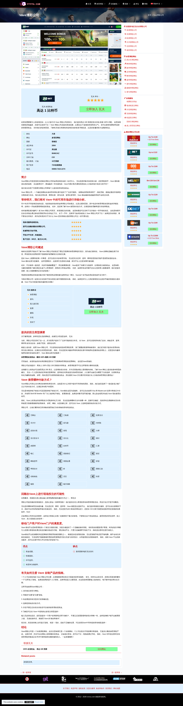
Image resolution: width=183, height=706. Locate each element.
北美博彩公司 (131, 46)
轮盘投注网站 (131, 117)
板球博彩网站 (131, 68)
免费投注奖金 (131, 101)
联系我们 (108, 688)
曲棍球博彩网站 (132, 88)
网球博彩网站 (131, 64)
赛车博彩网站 (131, 84)
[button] (104, 4)
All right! (29, 702)
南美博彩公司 (131, 50)
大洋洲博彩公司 (132, 42)
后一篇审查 (117, 672)
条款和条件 (100, 688)
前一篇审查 (25, 672)
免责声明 (74, 688)
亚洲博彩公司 (131, 30)
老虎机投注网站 (132, 105)
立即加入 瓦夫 (95, 109)
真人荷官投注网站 (133, 126)
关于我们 (66, 688)
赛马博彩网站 (131, 92)
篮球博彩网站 (131, 80)
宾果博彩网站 (131, 113)
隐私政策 (82, 688)
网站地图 (116, 688)
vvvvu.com (91, 697)
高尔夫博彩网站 (132, 60)
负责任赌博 (90, 688)
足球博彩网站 (131, 72)
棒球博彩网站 (131, 76)
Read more (39, 702)
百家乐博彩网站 (132, 122)
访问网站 (102, 649)
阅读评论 (133, 143)
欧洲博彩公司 (131, 38)
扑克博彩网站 (131, 109)
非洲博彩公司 (131, 34)
